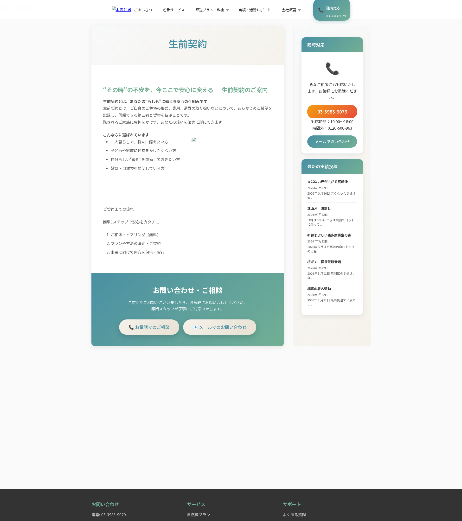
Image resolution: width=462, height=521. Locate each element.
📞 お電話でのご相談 (149, 327)
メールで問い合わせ (332, 141)
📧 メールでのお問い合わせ (220, 327)
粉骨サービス (174, 9)
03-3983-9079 (332, 111)
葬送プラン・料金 (209, 9)
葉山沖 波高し (319, 208)
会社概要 (289, 9)
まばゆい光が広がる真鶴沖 (327, 181)
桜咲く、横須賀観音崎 (324, 261)
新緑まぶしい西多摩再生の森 (329, 235)
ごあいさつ (143, 9)
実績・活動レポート (254, 9)
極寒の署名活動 (319, 288)
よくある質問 (294, 514)
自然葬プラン (198, 514)
